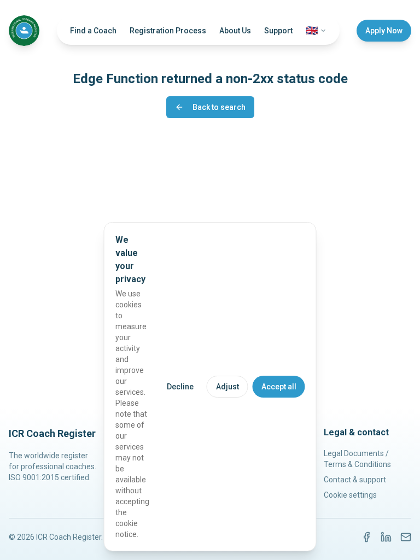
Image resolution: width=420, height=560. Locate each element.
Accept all (278, 386)
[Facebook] (366, 537)
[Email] (405, 537)
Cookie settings (350, 495)
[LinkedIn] (386, 537)
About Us (235, 30)
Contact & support (355, 479)
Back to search (219, 107)
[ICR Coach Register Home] (24, 30)
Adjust (227, 386)
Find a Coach (93, 30)
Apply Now (383, 30)
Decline (180, 386)
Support (278, 30)
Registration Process (168, 30)
